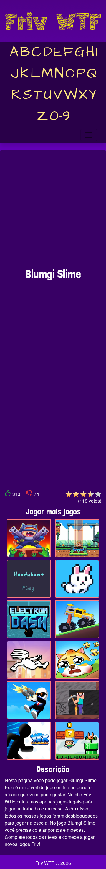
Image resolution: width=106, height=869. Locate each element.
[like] (8, 494)
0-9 (59, 116)
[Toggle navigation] (88, 135)
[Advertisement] (53, 212)
